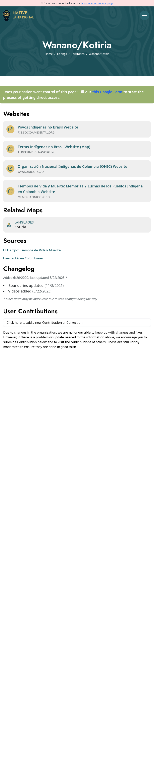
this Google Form (107, 91)
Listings (62, 54)
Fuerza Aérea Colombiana (23, 258)
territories (78, 54)
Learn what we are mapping (97, 3)
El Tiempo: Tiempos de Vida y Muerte (32, 250)
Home (49, 54)
